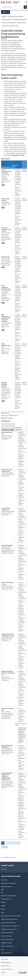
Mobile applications (6, 962)
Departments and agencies (15, 16)
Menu (5, 12)
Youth (2, 949)
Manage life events (6, 953)
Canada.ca (4, 16)
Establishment (6, 430)
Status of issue (18, 429)
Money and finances (6, 936)
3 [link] (9, 843)
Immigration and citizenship (8, 895)
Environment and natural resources (10, 916)
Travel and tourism (6, 899)
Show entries (7, 418)
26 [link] (19, 843)
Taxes (2, 912)
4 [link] (13, 843)
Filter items (4, 413)
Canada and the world (7, 932)
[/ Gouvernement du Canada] (10, 2)
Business (3, 902)
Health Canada (6, 19)
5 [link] (16, 843)
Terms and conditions (7, 969)
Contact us (4, 869)
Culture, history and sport (8, 922)
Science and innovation (7, 939)
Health (3, 909)
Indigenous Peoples (6, 943)
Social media (4, 959)
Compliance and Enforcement (10, 25)
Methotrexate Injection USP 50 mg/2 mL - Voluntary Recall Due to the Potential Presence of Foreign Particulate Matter (22, 735)
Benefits (3, 906)
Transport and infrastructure (9, 929)
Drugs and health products (19, 19)
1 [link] (3, 843)
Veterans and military (7, 946)
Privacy (3, 972)
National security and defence (9, 919)
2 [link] (6, 843)
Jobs (2, 892)
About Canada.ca (5, 966)
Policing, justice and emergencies (10, 926)
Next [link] (3, 847)
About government (6, 886)
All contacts (4, 880)
